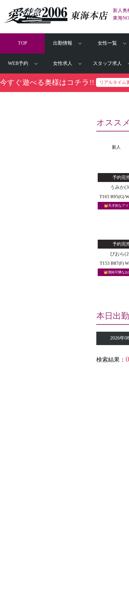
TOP (22, 43)
